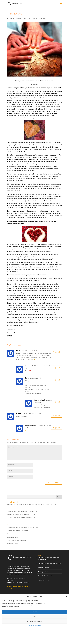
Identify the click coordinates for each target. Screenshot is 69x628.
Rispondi (56, 352)
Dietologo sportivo (12, 534)
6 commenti (42, 18)
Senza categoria (32, 18)
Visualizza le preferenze (34, 621)
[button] (66, 596)
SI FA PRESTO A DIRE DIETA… (15, 514)
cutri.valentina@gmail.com (18, 578)
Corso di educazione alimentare (16, 540)
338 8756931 (13, 580)
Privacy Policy (30, 625)
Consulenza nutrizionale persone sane (18, 531)
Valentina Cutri (13, 18)
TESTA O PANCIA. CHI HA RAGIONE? (17, 511)
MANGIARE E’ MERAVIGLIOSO (15, 508)
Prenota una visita (12, 543)
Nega (34, 617)
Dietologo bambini (12, 537)
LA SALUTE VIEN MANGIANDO (16, 517)
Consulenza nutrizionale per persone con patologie (22, 527)
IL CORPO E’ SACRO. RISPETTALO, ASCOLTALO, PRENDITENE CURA (26, 505)
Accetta (34, 612)
